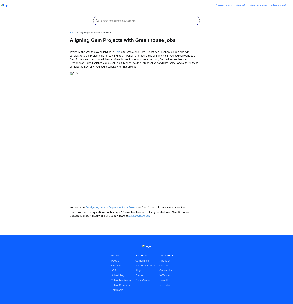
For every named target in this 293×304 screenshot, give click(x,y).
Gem (117, 51)
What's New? (278, 5)
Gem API (241, 5)
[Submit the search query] (97, 20)
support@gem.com (139, 215)
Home (72, 32)
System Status (224, 5)
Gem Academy (258, 5)
